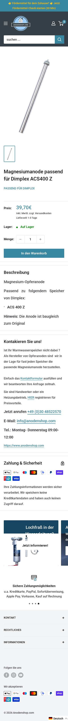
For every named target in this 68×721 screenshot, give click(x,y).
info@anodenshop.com (36, 421)
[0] (61, 23)
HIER (31, 397)
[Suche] (59, 39)
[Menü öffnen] (6, 23)
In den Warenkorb (34, 253)
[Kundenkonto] (53, 23)
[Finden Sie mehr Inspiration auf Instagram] (13, 675)
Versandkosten (43, 213)
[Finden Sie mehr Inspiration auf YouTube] (20, 675)
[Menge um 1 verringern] (20, 239)
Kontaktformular (31, 378)
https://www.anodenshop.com (24, 445)
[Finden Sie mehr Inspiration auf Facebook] (6, 675)
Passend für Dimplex (19, 188)
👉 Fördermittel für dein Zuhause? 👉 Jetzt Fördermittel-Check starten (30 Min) (34, 6)
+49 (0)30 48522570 (44, 411)
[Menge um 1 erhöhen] (40, 239)
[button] (58, 718)
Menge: (9, 239)
